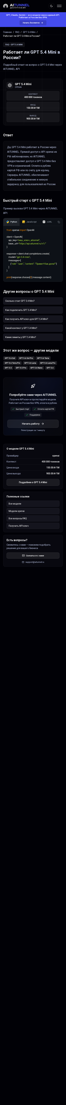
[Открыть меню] (59, 6)
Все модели (15, 503)
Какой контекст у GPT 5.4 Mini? (21, 328)
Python (13, 222)
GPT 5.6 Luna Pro (47, 363)
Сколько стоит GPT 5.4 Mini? (20, 301)
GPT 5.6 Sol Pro (26, 358)
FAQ (17, 32)
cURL (49, 222)
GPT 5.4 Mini (29, 32)
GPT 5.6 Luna (30, 363)
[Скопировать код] (59, 222)
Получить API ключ (19, 526)
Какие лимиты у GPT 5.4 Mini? (20, 337)
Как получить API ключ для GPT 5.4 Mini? (26, 319)
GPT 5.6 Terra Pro (12, 363)
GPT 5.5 (8, 368)
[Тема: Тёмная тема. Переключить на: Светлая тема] (51, 6)
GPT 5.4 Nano (36, 368)
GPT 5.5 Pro (21, 368)
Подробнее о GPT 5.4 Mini (33, 482)
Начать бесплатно (31, 23)
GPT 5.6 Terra (43, 358)
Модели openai (17, 511)
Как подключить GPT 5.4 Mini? (21, 310)
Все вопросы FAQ (18, 518)
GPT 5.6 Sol (10, 358)
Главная (7, 32)
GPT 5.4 (50, 368)
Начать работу (30, 423)
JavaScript (31, 222)
